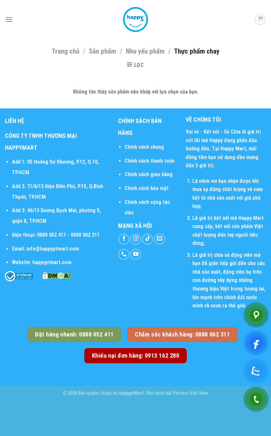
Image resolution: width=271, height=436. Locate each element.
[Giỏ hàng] (260, 19)
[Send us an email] (159, 239)
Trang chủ (65, 51)
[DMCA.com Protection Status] (56, 275)
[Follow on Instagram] (135, 239)
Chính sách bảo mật (147, 188)
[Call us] (123, 254)
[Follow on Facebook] (123, 239)
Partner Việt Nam (190, 393)
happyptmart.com (51, 262)
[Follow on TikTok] (147, 239)
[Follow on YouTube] (135, 254)
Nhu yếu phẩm (145, 51)
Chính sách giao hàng (149, 174)
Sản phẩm (102, 51)
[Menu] (9, 19)
